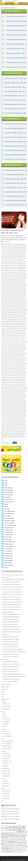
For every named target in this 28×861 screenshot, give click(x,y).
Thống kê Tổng (8, 544)
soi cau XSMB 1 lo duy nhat (7, 847)
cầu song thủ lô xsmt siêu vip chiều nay (11, 654)
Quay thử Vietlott (9, 565)
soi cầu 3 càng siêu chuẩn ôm (13, 363)
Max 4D (6, 506)
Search (14, 442)
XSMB (6, 480)
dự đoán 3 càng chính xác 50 (7, 323)
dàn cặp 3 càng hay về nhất (7, 321)
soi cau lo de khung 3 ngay (14, 843)
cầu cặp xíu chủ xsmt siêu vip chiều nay (11, 639)
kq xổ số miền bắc (12, 839)
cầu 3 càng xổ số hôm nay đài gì (19, 277)
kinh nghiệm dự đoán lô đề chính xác (13, 837)
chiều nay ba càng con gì (18, 295)
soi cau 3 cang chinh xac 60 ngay (11, 344)
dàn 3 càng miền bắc (13, 309)
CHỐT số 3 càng (16, 300)
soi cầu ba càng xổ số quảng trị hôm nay (17, 426)
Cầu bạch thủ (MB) (9, 518)
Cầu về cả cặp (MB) (9, 523)
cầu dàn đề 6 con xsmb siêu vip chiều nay (11, 597)
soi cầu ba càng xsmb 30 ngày (13, 431)
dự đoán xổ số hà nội (12, 832)
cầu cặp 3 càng (13, 289)
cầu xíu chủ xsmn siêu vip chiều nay (10, 681)
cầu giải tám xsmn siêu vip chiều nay (10, 669)
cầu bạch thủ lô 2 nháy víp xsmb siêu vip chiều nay (13, 579)
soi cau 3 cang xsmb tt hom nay (13, 382)
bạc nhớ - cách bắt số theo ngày (7, 826)
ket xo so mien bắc (9, 835)
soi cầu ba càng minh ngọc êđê (15, 408)
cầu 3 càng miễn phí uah (19, 268)
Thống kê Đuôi (8, 539)
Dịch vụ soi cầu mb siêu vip (18, 244)
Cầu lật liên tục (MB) (9, 520)
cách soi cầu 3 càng (12, 246)
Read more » (7, 241)
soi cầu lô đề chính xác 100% (15, 849)
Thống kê (7, 509)
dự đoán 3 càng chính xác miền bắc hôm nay (16, 324)
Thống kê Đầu (8, 537)
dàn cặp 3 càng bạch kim (9, 312)
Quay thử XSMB (8, 558)
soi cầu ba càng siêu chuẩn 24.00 (8, 417)
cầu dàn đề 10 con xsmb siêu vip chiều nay (11, 602)
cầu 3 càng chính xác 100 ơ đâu (15, 254)
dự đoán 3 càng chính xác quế (8, 326)
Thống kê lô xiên (9, 532)
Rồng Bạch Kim (13, 841)
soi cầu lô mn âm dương (16, 848)
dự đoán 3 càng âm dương (20, 321)
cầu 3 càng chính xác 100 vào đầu (8, 258)
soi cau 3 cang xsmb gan (16, 375)
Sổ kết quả (3, 701)
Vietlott (2, 711)
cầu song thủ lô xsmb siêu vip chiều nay (11, 629)
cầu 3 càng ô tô (19, 272)
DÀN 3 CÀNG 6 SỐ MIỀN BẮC (12, 307)
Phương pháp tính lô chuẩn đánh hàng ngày (16, 840)
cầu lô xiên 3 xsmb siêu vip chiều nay (10, 621)
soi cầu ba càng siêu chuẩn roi (19, 421)
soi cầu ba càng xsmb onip (9, 436)
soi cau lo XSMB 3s (8, 845)
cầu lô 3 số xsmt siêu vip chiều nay (10, 646)
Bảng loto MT (5, 781)
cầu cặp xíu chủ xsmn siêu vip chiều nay (11, 664)
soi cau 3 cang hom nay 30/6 (17, 354)
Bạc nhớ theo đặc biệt (19, 826)
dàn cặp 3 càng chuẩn (18, 314)
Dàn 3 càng (7, 305)
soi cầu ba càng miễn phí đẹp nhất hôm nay (11, 401)
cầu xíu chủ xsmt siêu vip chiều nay (10, 656)
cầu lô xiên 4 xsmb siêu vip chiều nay (10, 624)
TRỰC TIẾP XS (4, 689)
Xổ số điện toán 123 (9, 513)
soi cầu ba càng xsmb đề (14, 433)
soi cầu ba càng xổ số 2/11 (9, 424)
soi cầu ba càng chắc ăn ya (10, 391)
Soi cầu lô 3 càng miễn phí (19, 847)
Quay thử (3, 788)
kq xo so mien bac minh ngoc (20, 838)
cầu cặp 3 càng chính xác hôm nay (10, 291)
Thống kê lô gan (9, 530)
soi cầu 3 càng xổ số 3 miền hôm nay (16, 372)
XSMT (6, 485)
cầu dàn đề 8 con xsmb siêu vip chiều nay (11, 599)
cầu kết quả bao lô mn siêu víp (15, 137)
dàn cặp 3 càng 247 (5, 310)
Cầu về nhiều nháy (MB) (10, 525)
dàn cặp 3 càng (22, 309)
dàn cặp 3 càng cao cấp (20, 312)
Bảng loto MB (5, 785)
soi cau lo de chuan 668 (22, 841)
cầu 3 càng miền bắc (12, 265)
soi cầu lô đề (4, 849)
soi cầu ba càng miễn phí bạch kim (17, 400)
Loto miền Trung (9, 555)
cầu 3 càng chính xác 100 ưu (19, 256)
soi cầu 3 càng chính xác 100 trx (8, 342)
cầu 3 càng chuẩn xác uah (8, 260)
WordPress (24, 859)
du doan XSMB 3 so (17, 830)
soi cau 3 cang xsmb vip (15, 384)
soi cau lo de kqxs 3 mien (8, 844)
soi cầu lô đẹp (23, 848)
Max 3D (6, 504)
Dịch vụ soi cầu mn (5, 659)
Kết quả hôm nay (9, 487)
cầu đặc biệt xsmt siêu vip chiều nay (10, 641)
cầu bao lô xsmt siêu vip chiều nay (9, 636)
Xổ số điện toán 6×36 (7, 736)
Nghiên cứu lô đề (5, 687)
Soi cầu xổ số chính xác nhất (15, 850)
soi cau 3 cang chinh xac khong (14, 349)
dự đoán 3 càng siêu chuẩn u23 (13, 331)
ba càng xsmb (4, 246)
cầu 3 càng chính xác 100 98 (9, 253)
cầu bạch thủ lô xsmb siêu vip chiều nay (11, 589)
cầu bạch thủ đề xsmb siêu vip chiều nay (11, 584)
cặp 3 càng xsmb (9, 247)
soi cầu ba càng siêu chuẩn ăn (13, 419)
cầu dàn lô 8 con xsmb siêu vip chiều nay (11, 614)
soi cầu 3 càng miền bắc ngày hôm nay (15, 359)
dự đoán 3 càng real (11, 330)
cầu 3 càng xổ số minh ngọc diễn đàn (9, 282)
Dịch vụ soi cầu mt (5, 634)
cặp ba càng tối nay (14, 249)
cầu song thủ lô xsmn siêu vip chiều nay (11, 679)
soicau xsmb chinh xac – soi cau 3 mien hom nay (12, 575)
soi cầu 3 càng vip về (15, 370)
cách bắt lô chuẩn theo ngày (15, 827)
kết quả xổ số (20, 839)
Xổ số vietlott (8, 497)
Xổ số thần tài (8, 516)
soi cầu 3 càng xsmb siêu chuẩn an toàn (13, 379)
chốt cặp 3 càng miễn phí (8, 298)
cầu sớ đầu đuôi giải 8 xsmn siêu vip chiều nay (12, 674)
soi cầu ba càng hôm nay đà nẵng (10, 396)
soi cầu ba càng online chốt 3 (9, 415)
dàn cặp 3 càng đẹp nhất (13, 317)
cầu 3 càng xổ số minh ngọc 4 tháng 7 (17, 281)
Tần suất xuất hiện (9, 546)
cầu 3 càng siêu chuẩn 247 (15, 274)
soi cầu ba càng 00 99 (18, 386)
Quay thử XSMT (8, 562)
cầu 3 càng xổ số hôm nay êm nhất (9, 279)
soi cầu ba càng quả (21, 415)
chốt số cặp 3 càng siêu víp (12, 303)
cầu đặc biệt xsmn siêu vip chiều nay (10, 666)
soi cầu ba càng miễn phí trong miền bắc (17, 405)
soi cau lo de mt (17, 844)
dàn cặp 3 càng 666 (14, 310)
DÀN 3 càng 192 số (14, 305)
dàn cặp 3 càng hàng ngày (9, 319)
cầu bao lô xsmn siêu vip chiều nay (10, 661)
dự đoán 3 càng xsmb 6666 (15, 333)
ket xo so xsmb (20, 835)
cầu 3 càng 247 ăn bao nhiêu (10, 251)
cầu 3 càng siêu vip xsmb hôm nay (15, 275)
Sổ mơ (6, 567)
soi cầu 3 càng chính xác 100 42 (10, 338)
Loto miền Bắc (8, 551)
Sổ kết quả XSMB (9, 490)
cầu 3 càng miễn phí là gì (20, 267)
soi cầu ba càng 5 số (14, 387)
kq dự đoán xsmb (11, 838)
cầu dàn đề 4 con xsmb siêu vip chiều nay (11, 594)
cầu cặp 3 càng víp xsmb (6, 295)
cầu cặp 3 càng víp (21, 293)
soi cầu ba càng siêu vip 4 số (7, 422)
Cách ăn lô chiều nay (5, 684)
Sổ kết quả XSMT (9, 494)
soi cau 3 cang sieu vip (9, 366)
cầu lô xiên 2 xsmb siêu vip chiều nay (10, 619)
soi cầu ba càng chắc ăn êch (9, 389)
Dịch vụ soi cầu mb (7, 244)
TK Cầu (2, 739)
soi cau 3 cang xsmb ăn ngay (17, 373)
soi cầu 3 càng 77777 (11, 337)
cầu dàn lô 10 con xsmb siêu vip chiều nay (11, 604)
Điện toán (3, 729)
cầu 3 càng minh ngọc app (20, 270)
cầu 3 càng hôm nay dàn (20, 261)
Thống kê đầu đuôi (9, 527)
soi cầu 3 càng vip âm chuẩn (13, 368)
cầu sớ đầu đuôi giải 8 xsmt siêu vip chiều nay (12, 649)
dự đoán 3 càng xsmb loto (17, 335)
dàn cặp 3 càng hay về (20, 319)
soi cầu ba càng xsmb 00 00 (12, 429)
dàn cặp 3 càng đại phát (15, 316)
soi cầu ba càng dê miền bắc (13, 393)
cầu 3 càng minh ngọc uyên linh (8, 272)
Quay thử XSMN (8, 560)
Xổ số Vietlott (5, 723)
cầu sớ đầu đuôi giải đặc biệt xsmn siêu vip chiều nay (14, 676)
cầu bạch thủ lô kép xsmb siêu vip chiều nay (12, 587)
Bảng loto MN (5, 783)
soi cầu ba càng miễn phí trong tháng (9, 407)
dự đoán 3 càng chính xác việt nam (11, 328)
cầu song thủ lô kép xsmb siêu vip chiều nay (12, 631)
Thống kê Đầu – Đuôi (10, 541)
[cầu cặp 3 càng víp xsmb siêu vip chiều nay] (14, 220)
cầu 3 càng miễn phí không (9, 267)
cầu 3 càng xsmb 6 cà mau (12, 286)
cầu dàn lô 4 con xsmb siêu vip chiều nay (11, 607)
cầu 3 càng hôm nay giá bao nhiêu (8, 263)
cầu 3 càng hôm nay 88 (9, 261)
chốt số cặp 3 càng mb (13, 302)
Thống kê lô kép (9, 534)
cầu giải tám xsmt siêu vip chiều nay (10, 644)
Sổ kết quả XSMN (9, 492)
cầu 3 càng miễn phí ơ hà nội (7, 268)
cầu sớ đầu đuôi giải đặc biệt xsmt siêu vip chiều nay (14, 651)
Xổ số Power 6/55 (9, 502)
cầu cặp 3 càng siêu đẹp (11, 293)
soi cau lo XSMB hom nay (20, 845)
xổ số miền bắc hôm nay (18, 852)
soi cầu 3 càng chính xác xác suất (13, 352)
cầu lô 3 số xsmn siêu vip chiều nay (10, 671)
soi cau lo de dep (6, 843)
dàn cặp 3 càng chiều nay (6, 314)
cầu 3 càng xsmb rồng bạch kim (10, 288)
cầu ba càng (20, 288)
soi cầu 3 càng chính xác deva (10, 347)
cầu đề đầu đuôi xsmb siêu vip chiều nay (11, 616)
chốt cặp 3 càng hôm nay (12, 296)
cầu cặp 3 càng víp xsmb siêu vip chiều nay (12, 231)
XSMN (6, 483)
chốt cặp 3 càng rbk (19, 298)
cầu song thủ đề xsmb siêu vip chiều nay (11, 626)
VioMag (6, 859)
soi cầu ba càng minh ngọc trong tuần (14, 412)
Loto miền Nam (8, 553)
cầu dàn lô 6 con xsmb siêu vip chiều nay (11, 609)
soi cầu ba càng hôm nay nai (13, 398)
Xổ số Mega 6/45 (9, 499)
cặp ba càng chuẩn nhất (19, 247)
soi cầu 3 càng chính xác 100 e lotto (17, 340)
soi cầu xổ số (7, 850)
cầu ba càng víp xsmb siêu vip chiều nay (11, 582)
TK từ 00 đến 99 (8, 548)
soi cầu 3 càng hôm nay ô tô (13, 358)
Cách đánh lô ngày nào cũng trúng (10, 828)
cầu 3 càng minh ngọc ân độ (7, 270)
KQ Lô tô (3, 778)
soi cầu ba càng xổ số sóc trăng (8, 428)
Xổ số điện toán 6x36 (10, 511)
